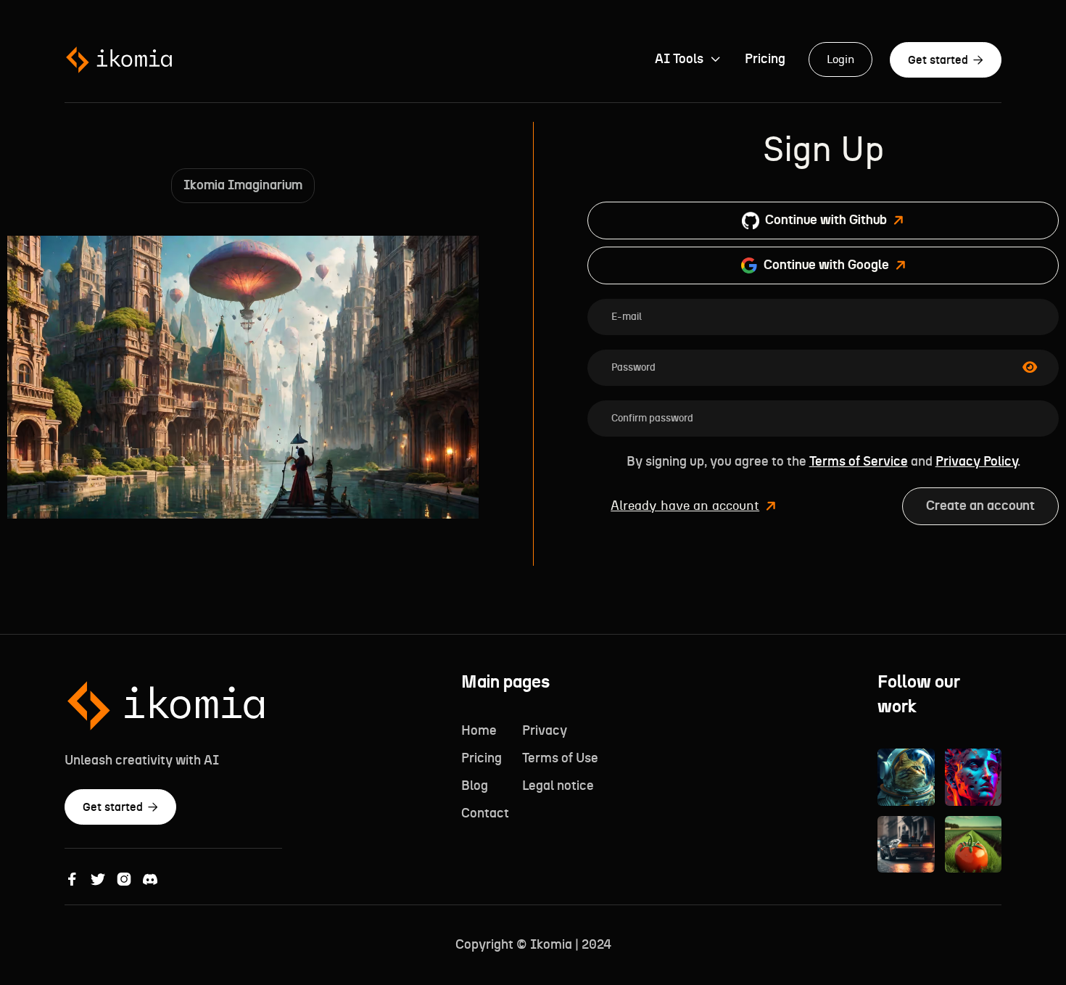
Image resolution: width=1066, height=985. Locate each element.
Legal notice (558, 786)
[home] (119, 60)
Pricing (765, 59)
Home (479, 731)
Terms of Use (560, 758)
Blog (474, 786)
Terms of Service (858, 462)
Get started (945, 60)
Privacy (544, 731)
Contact (485, 813)
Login (840, 59)
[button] (688, 59)
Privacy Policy (976, 462)
